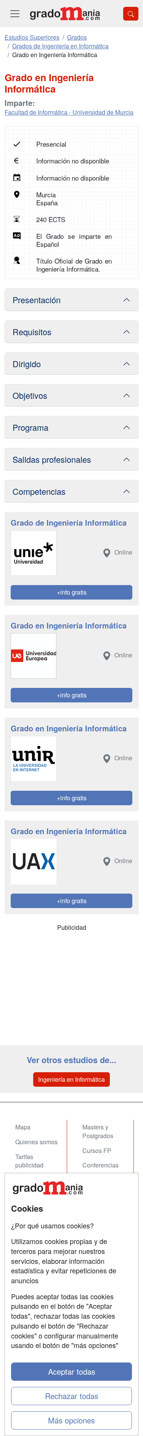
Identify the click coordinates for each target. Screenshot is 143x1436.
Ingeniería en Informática (71, 1079)
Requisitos (32, 331)
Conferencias (100, 1165)
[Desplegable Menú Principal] (15, 13)
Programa (30, 427)
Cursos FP (96, 1150)
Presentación (37, 299)
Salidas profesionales (52, 459)
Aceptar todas (71, 1371)
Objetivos (30, 395)
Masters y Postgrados (97, 1131)
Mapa (23, 1127)
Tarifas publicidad (29, 1161)
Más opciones (71, 1420)
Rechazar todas (71, 1395)
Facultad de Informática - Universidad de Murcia (69, 112)
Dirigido (27, 363)
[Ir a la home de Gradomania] (64, 13)
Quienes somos (36, 1141)
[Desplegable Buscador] (130, 14)
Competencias (39, 491)
